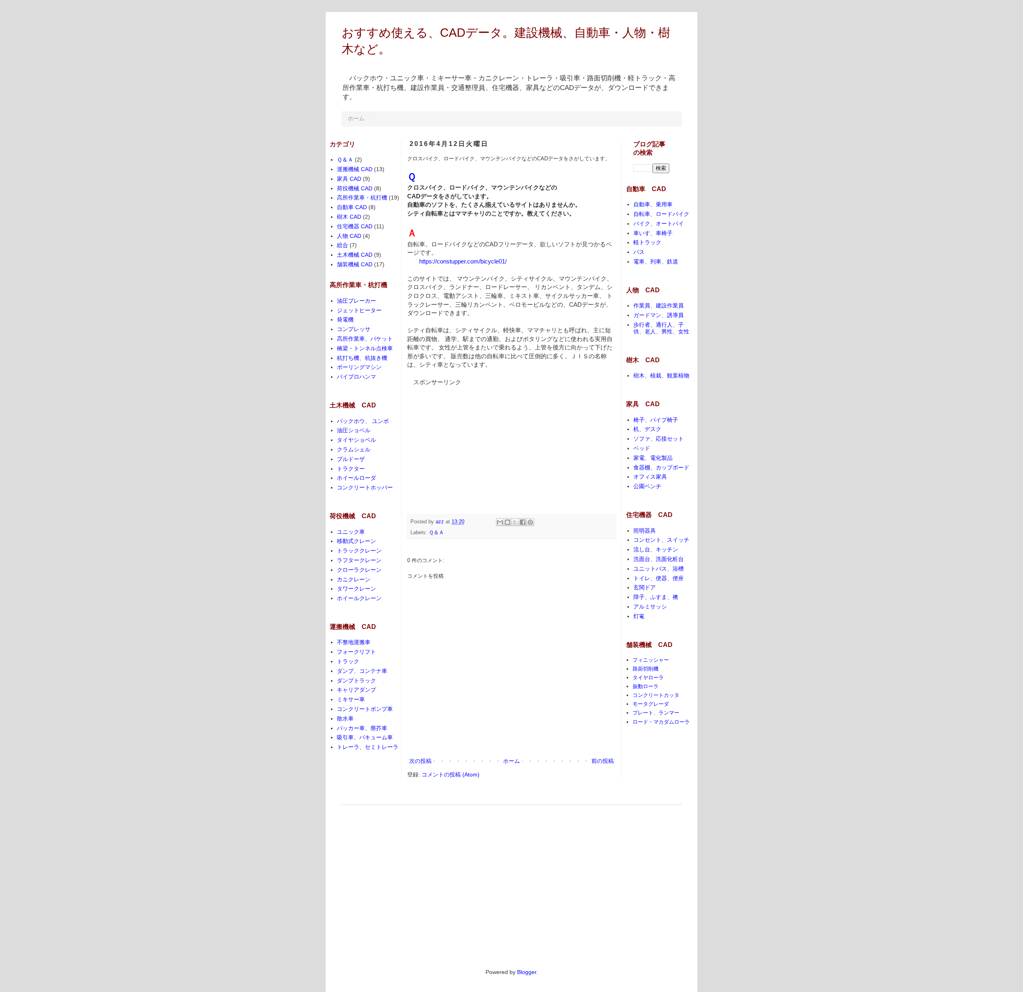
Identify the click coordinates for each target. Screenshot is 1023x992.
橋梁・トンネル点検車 (365, 348)
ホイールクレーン (359, 598)
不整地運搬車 (353, 642)
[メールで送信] (500, 522)
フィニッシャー (651, 660)
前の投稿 (602, 761)
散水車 (345, 718)
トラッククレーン (359, 550)
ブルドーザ (351, 459)
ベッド (641, 448)
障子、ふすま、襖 (655, 597)
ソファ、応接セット (658, 438)
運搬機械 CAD (354, 169)
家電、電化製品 (653, 458)
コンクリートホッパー (365, 487)
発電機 (345, 319)
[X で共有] (515, 522)
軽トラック (647, 242)
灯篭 (639, 616)
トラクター (351, 468)
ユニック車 (351, 532)
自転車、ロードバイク (661, 214)
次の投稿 (420, 761)
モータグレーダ (651, 704)
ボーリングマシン (359, 367)
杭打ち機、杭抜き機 (362, 358)
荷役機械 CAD (354, 188)
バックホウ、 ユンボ (363, 421)
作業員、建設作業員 (658, 305)
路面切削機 (646, 669)
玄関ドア (644, 587)
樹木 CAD (349, 217)
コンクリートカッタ (656, 695)
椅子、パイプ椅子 (655, 420)
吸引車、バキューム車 (365, 737)
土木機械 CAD (354, 254)
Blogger (526, 972)
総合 (342, 245)
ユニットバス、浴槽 (658, 568)
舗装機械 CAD (354, 264)
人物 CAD (349, 236)
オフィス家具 (650, 476)
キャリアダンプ (356, 690)
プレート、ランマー (656, 713)
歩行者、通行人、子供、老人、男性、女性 (661, 328)
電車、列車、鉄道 (655, 261)
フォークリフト (356, 652)
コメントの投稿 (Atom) (451, 774)
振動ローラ (646, 686)
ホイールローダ (356, 478)
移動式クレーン (356, 541)
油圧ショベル (353, 430)
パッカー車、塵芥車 (362, 728)
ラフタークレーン (359, 560)
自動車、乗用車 (653, 204)
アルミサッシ (650, 606)
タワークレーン (356, 588)
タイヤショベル (356, 440)
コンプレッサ (353, 329)
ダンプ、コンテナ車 (362, 671)
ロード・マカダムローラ (661, 722)
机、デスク (647, 429)
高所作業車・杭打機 (362, 197)
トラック (348, 661)
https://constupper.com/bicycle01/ (463, 261)
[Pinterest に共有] (530, 522)
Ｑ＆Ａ (436, 532)
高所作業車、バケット (365, 338)
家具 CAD (349, 179)
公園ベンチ (647, 486)
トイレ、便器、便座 (658, 578)
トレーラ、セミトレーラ (367, 747)
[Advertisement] (467, 436)
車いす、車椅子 (653, 233)
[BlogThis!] (508, 522)
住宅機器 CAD (354, 226)
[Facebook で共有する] (523, 522)
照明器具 (644, 530)
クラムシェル (353, 449)
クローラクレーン (359, 570)
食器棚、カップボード (661, 467)
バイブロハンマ (356, 376)
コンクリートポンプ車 (365, 709)
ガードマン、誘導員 (658, 315)
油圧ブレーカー (356, 300)
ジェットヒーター (359, 310)
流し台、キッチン (655, 549)
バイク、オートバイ (658, 223)
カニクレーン (353, 579)
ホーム (356, 118)
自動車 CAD (352, 207)
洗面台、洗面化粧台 (658, 559)
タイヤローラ (648, 678)
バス (639, 252)
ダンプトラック (356, 680)
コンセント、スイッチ (661, 540)
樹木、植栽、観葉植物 (661, 375)
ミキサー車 (351, 699)
